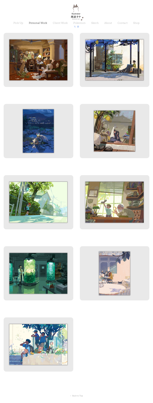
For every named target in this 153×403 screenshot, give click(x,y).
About (108, 23)
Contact (123, 23)
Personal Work (38, 23)
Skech (95, 23)
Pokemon (79, 23)
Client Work (60, 23)
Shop (136, 23)
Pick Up (18, 23)
